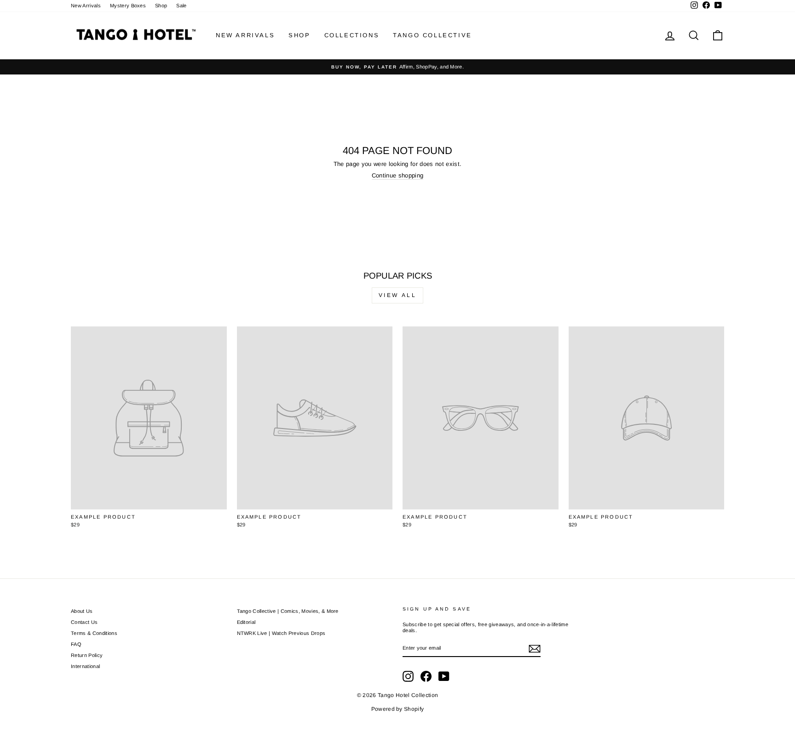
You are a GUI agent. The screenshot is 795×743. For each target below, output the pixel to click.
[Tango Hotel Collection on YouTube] (443, 676)
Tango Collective (432, 35)
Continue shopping (398, 175)
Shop (161, 5)
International (85, 666)
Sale (181, 5)
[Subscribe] (535, 648)
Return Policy (87, 655)
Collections (352, 35)
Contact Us (84, 622)
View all (398, 295)
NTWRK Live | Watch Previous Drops (281, 633)
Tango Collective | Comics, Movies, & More (288, 611)
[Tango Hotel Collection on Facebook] (426, 676)
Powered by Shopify (397, 709)
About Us (82, 611)
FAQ (76, 644)
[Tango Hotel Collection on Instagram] (408, 676)
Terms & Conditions (94, 633)
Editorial (246, 622)
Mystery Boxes (128, 5)
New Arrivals (86, 5)
